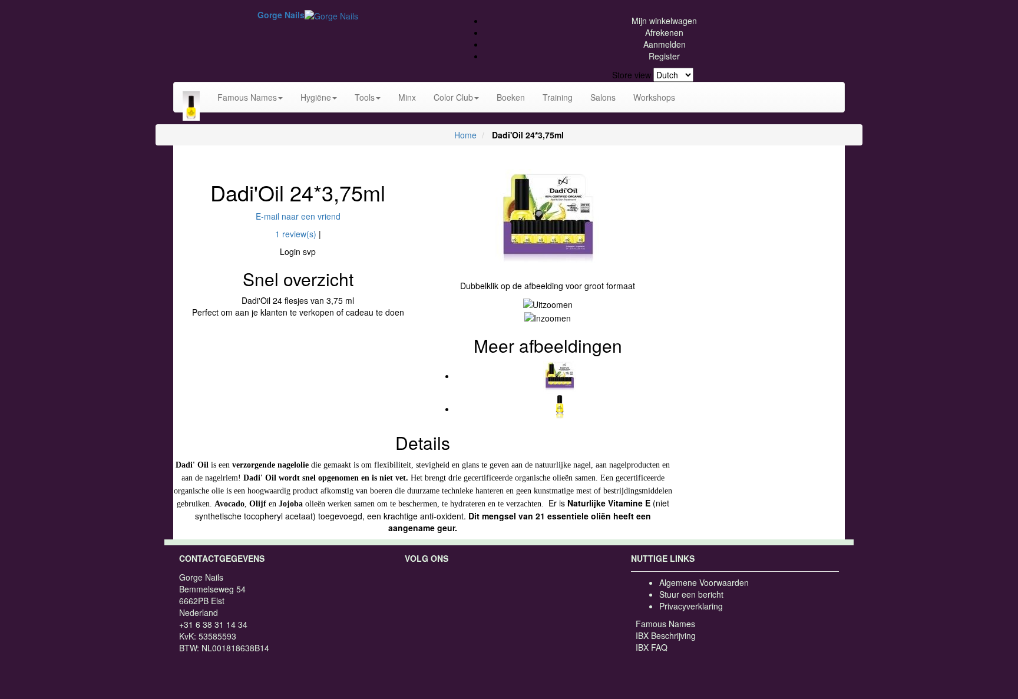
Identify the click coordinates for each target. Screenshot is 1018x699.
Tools (365, 97)
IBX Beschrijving (666, 635)
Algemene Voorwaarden (704, 582)
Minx (407, 97)
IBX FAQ (651, 647)
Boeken (511, 97)
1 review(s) (295, 234)
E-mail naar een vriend (298, 216)
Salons (603, 97)
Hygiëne (315, 97)
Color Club (453, 97)
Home (465, 135)
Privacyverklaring (691, 606)
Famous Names (247, 97)
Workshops (654, 97)
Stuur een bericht (691, 594)
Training (558, 97)
